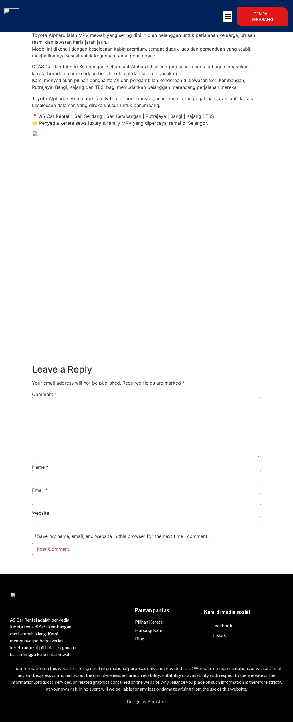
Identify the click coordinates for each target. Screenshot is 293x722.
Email (39, 490)
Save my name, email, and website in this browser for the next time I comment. (123, 536)
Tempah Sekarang (262, 16)
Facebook (221, 625)
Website (40, 513)
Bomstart (156, 701)
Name (40, 467)
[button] (227, 16)
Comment (44, 394)
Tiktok (218, 635)
